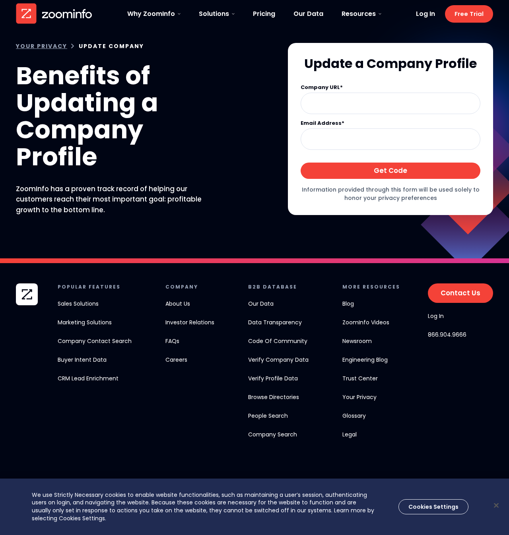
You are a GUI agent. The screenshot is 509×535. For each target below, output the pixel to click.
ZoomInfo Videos (365, 322)
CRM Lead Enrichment (88, 378)
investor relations (189, 322)
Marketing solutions (85, 322)
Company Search (272, 434)
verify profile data (273, 378)
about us (177, 304)
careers (176, 360)
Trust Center (360, 378)
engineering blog (365, 360)
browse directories (273, 397)
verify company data (278, 360)
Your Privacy (41, 46)
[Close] (496, 505)
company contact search (95, 341)
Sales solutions (78, 304)
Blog (348, 304)
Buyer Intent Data (82, 360)
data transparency (275, 322)
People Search (268, 416)
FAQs (172, 341)
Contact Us (460, 293)
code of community (277, 341)
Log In (425, 14)
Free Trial (469, 14)
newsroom (357, 341)
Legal (349, 434)
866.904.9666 (447, 335)
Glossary (354, 416)
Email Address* (322, 123)
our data (261, 304)
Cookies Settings (433, 506)
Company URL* (322, 87)
